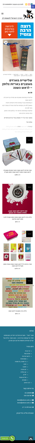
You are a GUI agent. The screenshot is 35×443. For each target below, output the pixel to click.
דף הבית (27, 351)
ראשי (31, 74)
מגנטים (24, 380)
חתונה (24, 367)
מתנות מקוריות (25, 132)
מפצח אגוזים (13, 127)
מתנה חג (25, 129)
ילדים (24, 375)
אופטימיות (23, 359)
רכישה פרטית (26, 356)
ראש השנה (16, 74)
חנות (26, 74)
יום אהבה (23, 369)
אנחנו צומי (27, 353)
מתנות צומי (18, 132)
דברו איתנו (27, 382)
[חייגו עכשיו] (12, 438)
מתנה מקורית (9, 129)
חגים (22, 74)
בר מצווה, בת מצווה (20, 361)
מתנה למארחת (18, 129)
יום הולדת (23, 372)
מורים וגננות (22, 377)
